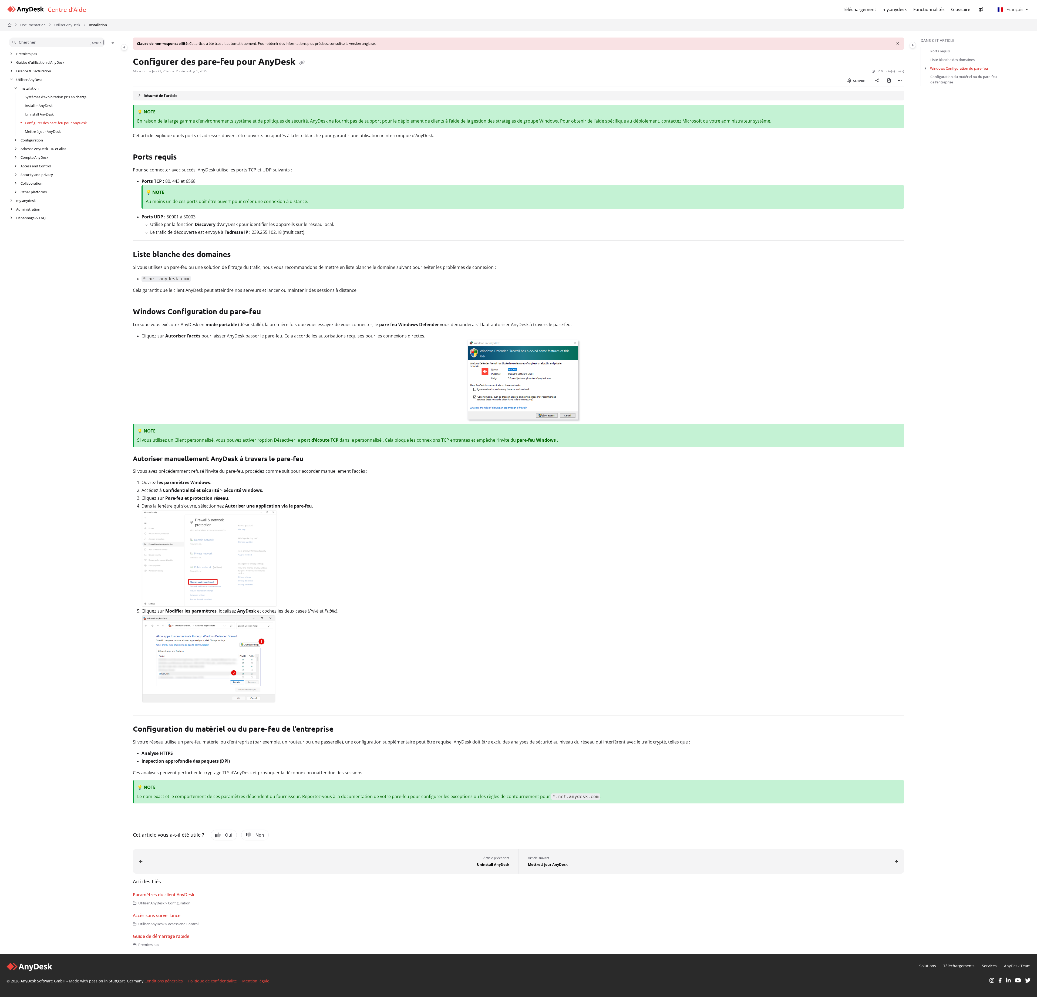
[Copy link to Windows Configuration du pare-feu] (269, 312)
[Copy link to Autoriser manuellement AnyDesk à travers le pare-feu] (312, 459)
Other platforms (34, 192)
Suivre (858, 80)
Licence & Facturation (33, 71)
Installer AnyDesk (39, 105)
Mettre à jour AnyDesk (43, 131)
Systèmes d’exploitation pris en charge (55, 96)
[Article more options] (899, 80)
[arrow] (925, 68)
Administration (28, 209)
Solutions (927, 965)
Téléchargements (959, 965)
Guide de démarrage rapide (161, 936)
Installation (98, 24)
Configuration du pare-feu (214, 311)
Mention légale (255, 981)
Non (259, 835)
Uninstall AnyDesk (39, 114)
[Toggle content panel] (913, 45)
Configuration (32, 140)
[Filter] (113, 42)
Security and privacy (37, 174)
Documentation (33, 24)
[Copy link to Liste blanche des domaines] (239, 255)
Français (1014, 9)
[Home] (25, 9)
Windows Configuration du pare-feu (959, 68)
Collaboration (31, 183)
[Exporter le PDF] (889, 80)
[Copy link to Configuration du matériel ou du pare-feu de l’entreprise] (342, 729)
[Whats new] (981, 9)
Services (989, 965)
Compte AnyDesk (34, 157)
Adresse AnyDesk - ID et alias (43, 148)
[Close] (897, 43)
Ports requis (940, 51)
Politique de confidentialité (212, 981)
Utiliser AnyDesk (67, 24)
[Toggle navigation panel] (124, 47)
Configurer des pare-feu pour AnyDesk (56, 122)
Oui (228, 835)
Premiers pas (26, 53)
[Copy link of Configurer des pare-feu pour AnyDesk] (302, 62)
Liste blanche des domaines (952, 59)
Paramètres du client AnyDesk (163, 895)
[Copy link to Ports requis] (185, 157)
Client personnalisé (194, 440)
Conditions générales (163, 981)
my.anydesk (26, 200)
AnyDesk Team (1017, 965)
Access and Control (36, 166)
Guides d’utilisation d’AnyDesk (40, 62)
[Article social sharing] (877, 80)
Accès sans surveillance (156, 915)
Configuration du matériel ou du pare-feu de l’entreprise (963, 79)
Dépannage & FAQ (31, 217)
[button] (57, 42)
